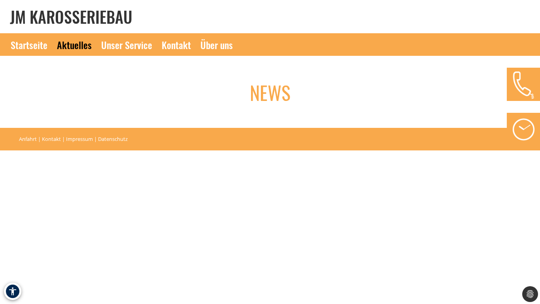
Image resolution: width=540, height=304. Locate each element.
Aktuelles (74, 45)
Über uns (216, 45)
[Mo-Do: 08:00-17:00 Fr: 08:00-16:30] (523, 129)
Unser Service (126, 45)
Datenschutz (113, 138)
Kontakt (176, 45)
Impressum (79, 138)
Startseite (29, 45)
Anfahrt (28, 138)
